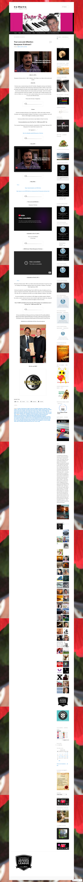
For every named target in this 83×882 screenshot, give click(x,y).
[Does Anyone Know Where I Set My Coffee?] (60, 578)
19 (60, 756)
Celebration (41, 408)
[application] (63, 801)
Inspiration (26, 412)
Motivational (33, 413)
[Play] (58, 804)
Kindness (38, 412)
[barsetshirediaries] (66, 546)
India (18, 412)
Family (46, 409)
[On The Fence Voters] (66, 585)
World (47, 413)
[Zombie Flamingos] (66, 657)
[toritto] (66, 578)
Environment (35, 409)
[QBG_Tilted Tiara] (60, 565)
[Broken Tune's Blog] (66, 651)
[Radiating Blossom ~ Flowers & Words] (60, 572)
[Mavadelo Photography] (66, 565)
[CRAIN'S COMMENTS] (60, 559)
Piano (34, 32)
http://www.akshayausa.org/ (35, 419)
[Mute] (66, 804)
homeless (17, 419)
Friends (15, 410)
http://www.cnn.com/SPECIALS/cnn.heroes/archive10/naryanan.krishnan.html (32, 191)
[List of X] (60, 677)
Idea (48, 410)
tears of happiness (39, 420)
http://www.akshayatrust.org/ (25, 419)
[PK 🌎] (60, 539)
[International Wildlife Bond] (66, 684)
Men (25, 413)
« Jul (59, 760)
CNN (18, 409)
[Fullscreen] (68, 804)
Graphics (24, 410)
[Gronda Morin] (60, 684)
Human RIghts (44, 410)
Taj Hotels (34, 420)
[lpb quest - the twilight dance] (60, 638)
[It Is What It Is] (66, 592)
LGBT (47, 412)
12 (60, 755)
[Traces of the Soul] (60, 631)
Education (24, 409)
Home (15, 32)
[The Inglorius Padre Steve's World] (66, 572)
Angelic (28, 408)
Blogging (36, 408)
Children (15, 409)
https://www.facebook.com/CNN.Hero (33, 188)
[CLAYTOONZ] (60, 585)
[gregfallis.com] (66, 644)
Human (40, 410)
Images (15, 412)
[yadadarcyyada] (60, 644)
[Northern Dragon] (60, 592)
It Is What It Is (20, 6)
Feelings (49, 409)
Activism (19, 408)
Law (41, 412)
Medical (18, 413)
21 (64, 756)
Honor (37, 410)
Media (15, 413)
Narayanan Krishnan (28, 420)
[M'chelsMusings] (60, 546)
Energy (31, 409)
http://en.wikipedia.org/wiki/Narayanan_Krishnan (33, 133)
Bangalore (23, 417)
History (34, 410)
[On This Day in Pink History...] (60, 552)
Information (21, 412)
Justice (34, 412)
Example (43, 409)
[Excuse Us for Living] (66, 690)
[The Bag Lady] (66, 618)
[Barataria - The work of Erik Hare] (66, 631)
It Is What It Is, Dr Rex (41, 32)
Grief (27, 410)
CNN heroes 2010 (28, 417)
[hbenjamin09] (66, 539)
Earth (21, 409)
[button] (30, 167)
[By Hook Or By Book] (60, 651)
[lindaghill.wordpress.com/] (66, 677)
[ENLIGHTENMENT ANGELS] (60, 671)
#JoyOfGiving (27, 414)
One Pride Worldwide (27, 32)
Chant (49, 408)
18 (59, 756)
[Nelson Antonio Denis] (66, 559)
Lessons (43, 412)
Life (48, 412)
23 (67, 756)
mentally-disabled (20, 420)
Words (44, 413)
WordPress (41, 413)
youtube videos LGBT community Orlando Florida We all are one (32, 421)
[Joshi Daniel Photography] (66, 671)
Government (19, 410)
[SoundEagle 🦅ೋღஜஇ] (66, 605)
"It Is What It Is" (22, 414)
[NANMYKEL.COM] (66, 625)
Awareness (32, 408)
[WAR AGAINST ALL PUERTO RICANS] (60, 664)
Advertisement (24, 408)
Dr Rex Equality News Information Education (40, 417)
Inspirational (30, 412)
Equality (39, 409)
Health (29, 410)
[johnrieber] (66, 611)
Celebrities (45, 408)
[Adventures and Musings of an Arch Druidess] (66, 664)
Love (51, 412)
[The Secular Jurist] (60, 611)
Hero (32, 410)
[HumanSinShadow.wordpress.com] (60, 690)
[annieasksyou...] (66, 526)
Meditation (22, 413)
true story (45, 420)
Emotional (28, 409)
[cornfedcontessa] (66, 638)
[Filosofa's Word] (60, 605)
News (37, 413)
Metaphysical (28, 413)
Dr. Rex (25, 46)
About (20, 32)
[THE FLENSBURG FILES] (66, 533)
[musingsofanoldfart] (60, 618)
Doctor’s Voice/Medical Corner (53, 32)
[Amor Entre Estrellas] (60, 526)
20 (62, 756)
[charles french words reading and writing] (66, 598)
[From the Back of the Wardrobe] (60, 625)
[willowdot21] (60, 598)
